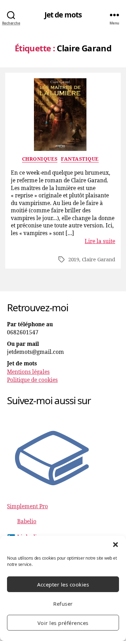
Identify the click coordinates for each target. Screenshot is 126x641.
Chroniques (39, 159)
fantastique (80, 159)
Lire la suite (100, 241)
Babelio (26, 521)
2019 (73, 259)
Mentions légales (28, 372)
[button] (115, 544)
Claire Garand (98, 259)
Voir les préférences (63, 622)
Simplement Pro (27, 506)
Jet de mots (63, 15)
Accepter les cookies (63, 584)
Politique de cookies (32, 380)
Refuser (63, 603)
